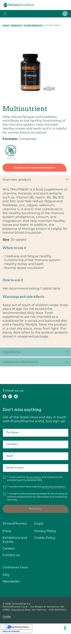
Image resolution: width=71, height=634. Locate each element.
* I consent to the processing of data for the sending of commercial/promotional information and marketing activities (37, 496)
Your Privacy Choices (20, 627)
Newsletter (11, 581)
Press (7, 531)
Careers (9, 548)
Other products (33, 25)
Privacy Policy (33, 477)
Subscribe (35, 508)
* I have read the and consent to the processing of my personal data (35, 478)
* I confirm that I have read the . (36, 486)
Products (16, 25)
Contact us (11, 555)
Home (6, 25)
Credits (7, 616)
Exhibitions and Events (15, 540)
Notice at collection (11, 631)
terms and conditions (53, 486)
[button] (5, 13)
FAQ (6, 575)
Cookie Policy (44, 537)
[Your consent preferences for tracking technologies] (65, 628)
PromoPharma (21, 603)
